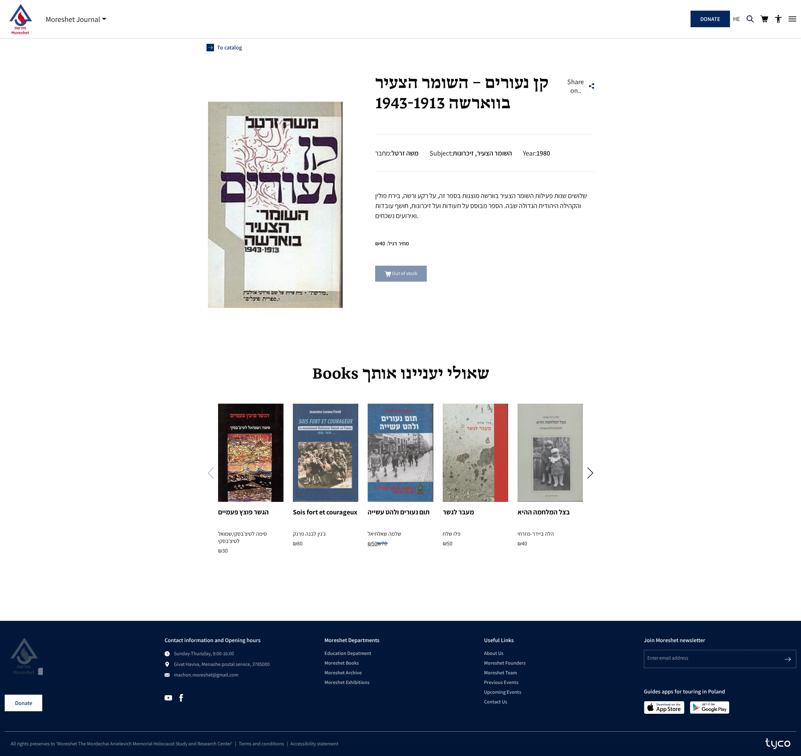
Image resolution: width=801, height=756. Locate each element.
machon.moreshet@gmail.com (206, 675)
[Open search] (750, 19)
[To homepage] (20, 19)
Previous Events (501, 682)
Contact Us (495, 701)
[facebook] (181, 697)
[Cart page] (764, 19)
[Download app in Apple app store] (664, 707)
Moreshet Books (341, 663)
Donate (710, 19)
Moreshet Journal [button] (73, 19)
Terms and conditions (261, 743)
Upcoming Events (502, 692)
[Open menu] (792, 19)
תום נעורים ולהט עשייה (399, 512)
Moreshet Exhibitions (347, 682)
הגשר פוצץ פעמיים (243, 512)
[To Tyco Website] (777, 744)
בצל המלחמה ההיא (544, 512)
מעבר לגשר (458, 512)
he (736, 19)
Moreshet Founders (505, 663)
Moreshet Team (500, 672)
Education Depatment (347, 653)
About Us (493, 653)
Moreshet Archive (343, 672)
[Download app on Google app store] (709, 707)
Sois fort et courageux (325, 512)
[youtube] (168, 697)
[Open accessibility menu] (778, 19)
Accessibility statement (314, 743)
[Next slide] (590, 473)
